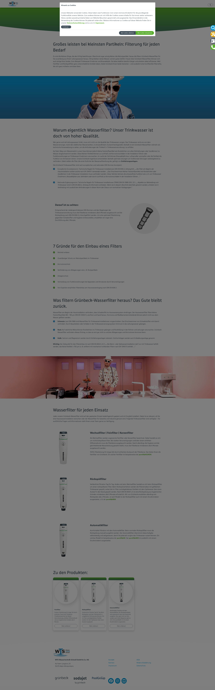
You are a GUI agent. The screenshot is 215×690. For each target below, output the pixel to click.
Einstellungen (65, 27)
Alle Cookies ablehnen (127, 33)
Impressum (99, 23)
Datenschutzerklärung (75, 23)
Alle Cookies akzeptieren (144, 33)
